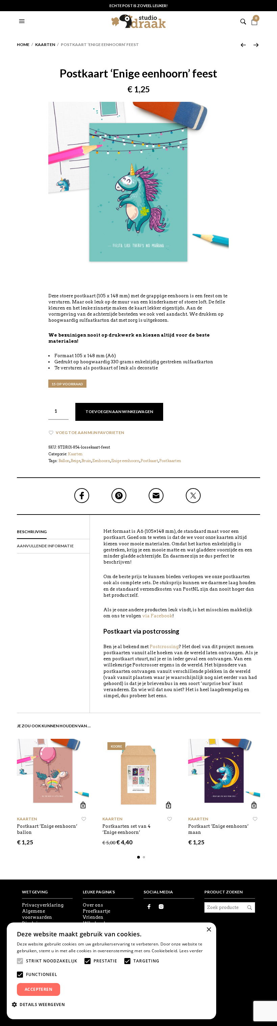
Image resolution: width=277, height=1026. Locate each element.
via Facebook (157, 615)
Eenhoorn (101, 460)
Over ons (93, 905)
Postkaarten (170, 460)
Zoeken (249, 907)
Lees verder (191, 951)
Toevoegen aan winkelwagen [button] (83, 805)
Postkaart (149, 460)
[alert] (111, 970)
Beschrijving (32, 531)
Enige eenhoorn (125, 460)
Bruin (86, 460)
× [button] (208, 929)
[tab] (53, 532)
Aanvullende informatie (45, 545)
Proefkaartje (96, 911)
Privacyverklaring (43, 905)
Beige (75, 460)
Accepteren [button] (38, 989)
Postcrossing (164, 646)
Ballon (64, 460)
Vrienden (93, 917)
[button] (23, 21)
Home (23, 44)
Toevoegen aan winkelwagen (119, 411)
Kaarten (45, 44)
